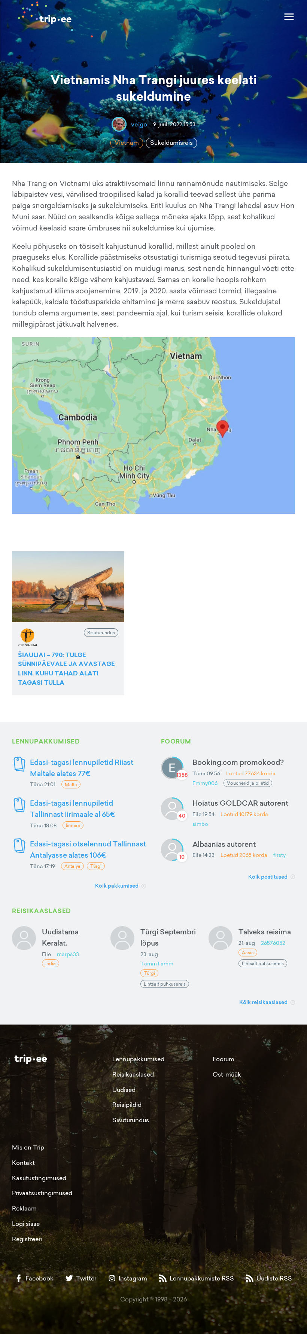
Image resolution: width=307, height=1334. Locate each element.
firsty (279, 854)
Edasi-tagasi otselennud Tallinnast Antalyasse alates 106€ (88, 849)
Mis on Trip (28, 1147)
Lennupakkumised (138, 1059)
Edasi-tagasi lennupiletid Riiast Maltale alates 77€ (81, 767)
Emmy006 (205, 783)
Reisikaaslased (133, 1074)
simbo (200, 823)
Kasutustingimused (39, 1178)
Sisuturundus (130, 1120)
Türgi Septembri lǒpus (168, 937)
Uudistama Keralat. (60, 937)
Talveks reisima (264, 932)
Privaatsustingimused (42, 1193)
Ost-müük (227, 1074)
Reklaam (24, 1208)
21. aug (246, 942)
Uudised (124, 1090)
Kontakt (23, 1163)
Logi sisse (26, 1223)
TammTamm (156, 963)
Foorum (223, 1059)
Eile (46, 954)
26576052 (273, 942)
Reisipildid (127, 1105)
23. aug (149, 954)
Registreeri (27, 1239)
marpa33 (68, 954)
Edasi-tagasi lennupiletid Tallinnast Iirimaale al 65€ (72, 808)
